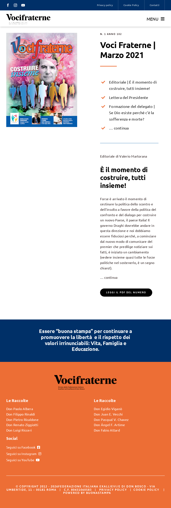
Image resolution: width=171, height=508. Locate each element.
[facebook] (8, 5)
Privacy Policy (113, 489)
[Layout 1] (41, 34)
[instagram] (15, 5)
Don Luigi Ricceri (19, 430)
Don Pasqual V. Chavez (111, 419)
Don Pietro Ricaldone (22, 419)
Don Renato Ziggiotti (22, 425)
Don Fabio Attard (107, 430)
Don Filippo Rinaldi (20, 414)
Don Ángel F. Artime (109, 425)
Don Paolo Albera (19, 409)
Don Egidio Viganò (108, 409)
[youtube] (23, 5)
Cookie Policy (146, 489)
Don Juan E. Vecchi (108, 414)
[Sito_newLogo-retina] (28, 15)
